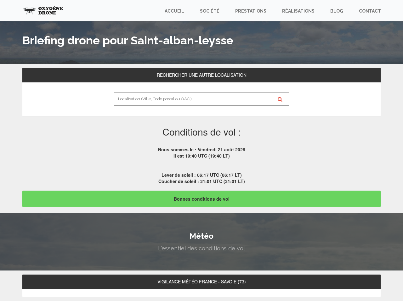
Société (209, 11)
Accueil (174, 11)
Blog (336, 11)
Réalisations (298, 11)
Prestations (250, 11)
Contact (370, 11)
